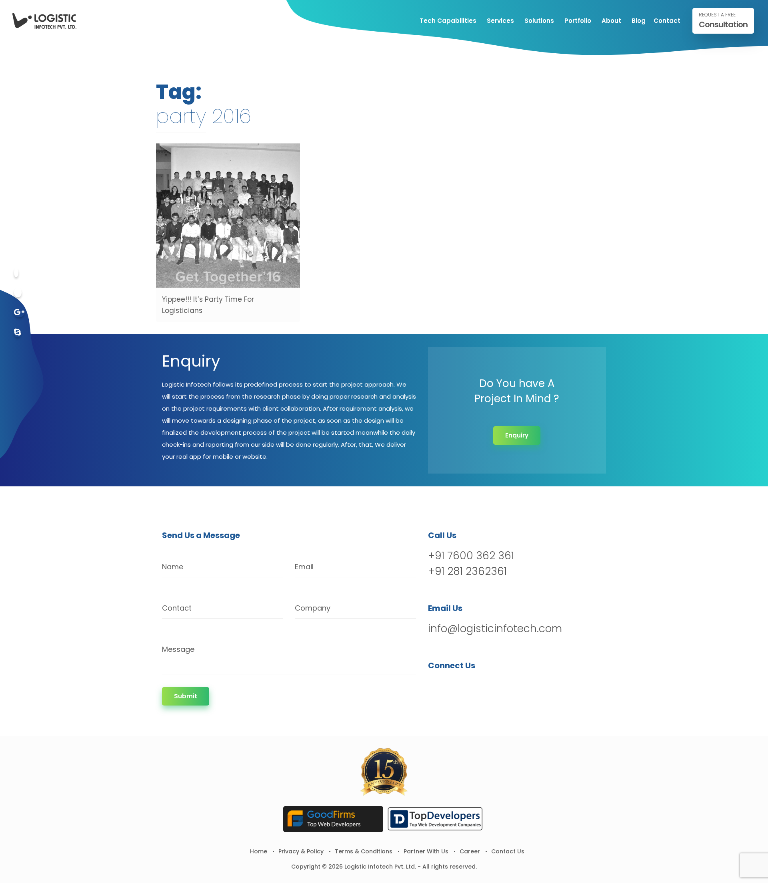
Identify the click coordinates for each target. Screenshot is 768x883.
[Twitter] (18, 292)
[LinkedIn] (476, 686)
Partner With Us (426, 851)
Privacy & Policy (301, 851)
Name (172, 567)
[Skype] (17, 332)
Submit (185, 696)
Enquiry (516, 435)
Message (178, 649)
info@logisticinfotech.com (495, 628)
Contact (667, 20)
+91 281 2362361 (467, 571)
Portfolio (577, 20)
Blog (639, 20)
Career (470, 851)
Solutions (539, 20)
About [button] (611, 20)
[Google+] (19, 312)
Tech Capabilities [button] (448, 20)
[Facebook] (16, 272)
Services (500, 20)
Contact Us (507, 851)
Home (258, 851)
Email (304, 567)
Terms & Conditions (363, 851)
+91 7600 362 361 (471, 555)
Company (312, 608)
